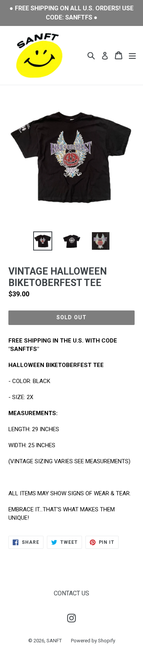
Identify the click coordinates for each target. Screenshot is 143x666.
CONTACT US (71, 593)
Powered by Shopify (93, 640)
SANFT (54, 640)
